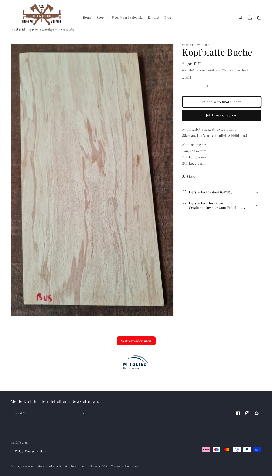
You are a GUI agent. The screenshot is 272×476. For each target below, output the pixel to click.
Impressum (131, 465)
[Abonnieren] (82, 413)
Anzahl (186, 77)
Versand (202, 70)
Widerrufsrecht (58, 465)
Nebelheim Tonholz (32, 466)
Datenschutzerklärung (84, 465)
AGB (104, 465)
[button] (101, 17)
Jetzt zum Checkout (222, 115)
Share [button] (191, 176)
